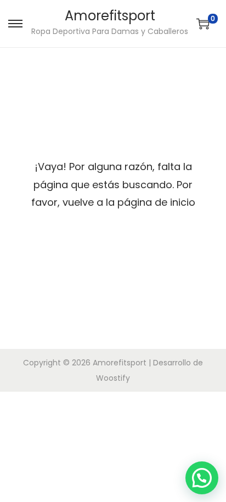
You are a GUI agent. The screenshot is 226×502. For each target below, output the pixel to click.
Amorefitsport (110, 16)
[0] (203, 23)
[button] (201, 477)
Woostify (113, 378)
